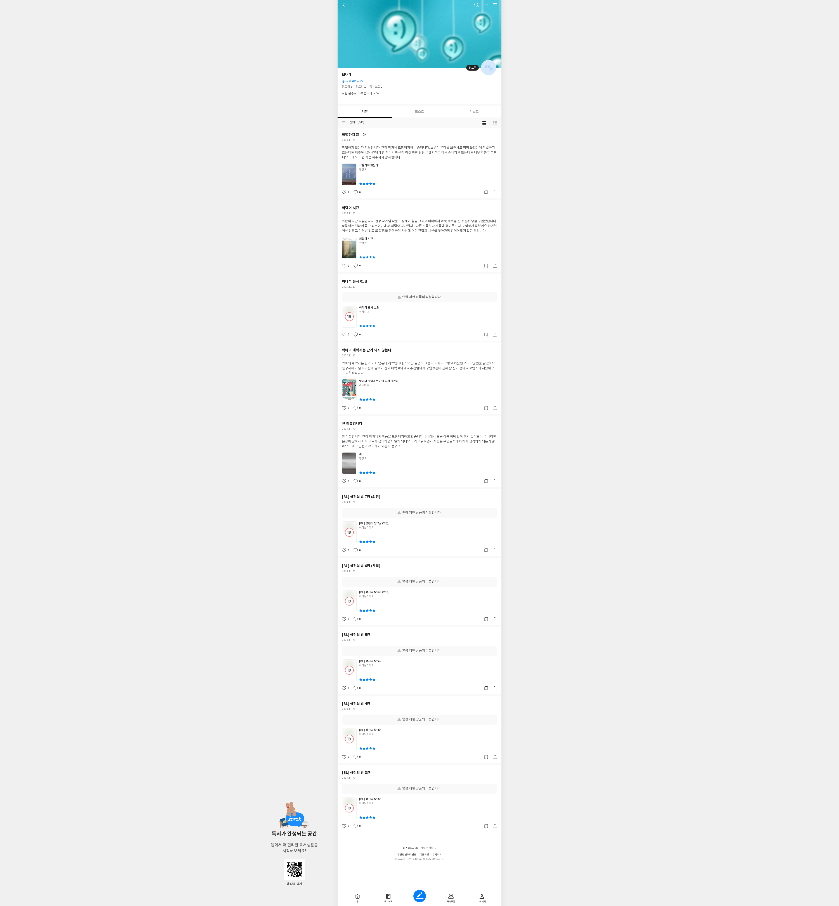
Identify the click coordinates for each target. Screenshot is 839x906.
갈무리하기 (486, 192)
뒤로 (344, 5)
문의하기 (437, 854)
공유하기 (495, 192)
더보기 (486, 5)
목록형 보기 (495, 123)
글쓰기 (419, 896)
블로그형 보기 (484, 123)
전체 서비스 (495, 5)
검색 (476, 5)
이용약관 (424, 854)
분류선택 (344, 123)
